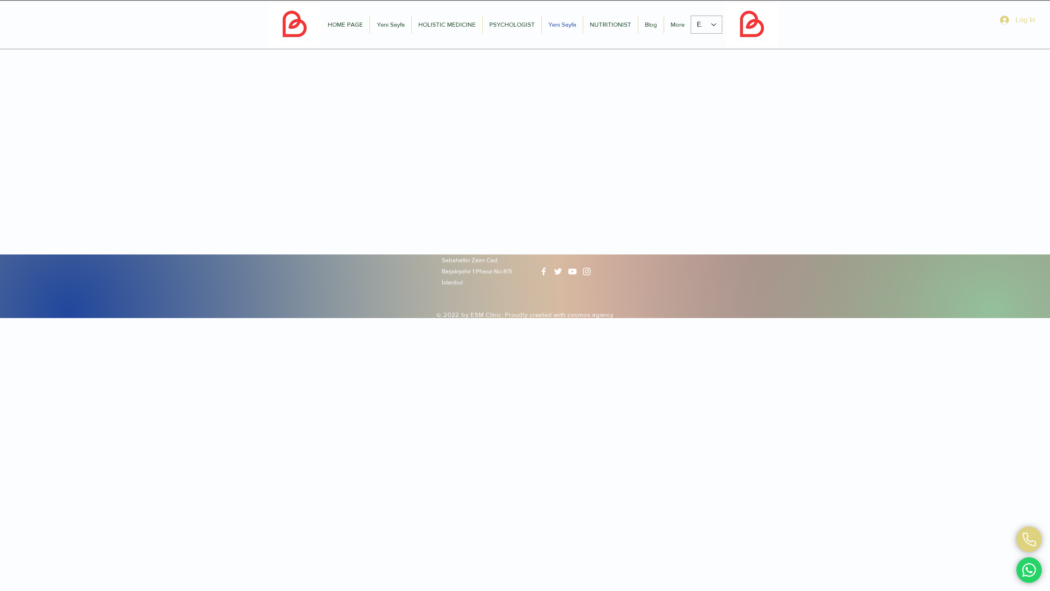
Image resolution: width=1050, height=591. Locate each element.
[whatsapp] (1029, 539)
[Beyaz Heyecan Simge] (558, 271)
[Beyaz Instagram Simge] (587, 271)
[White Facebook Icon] (544, 271)
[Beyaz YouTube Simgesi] (572, 271)
